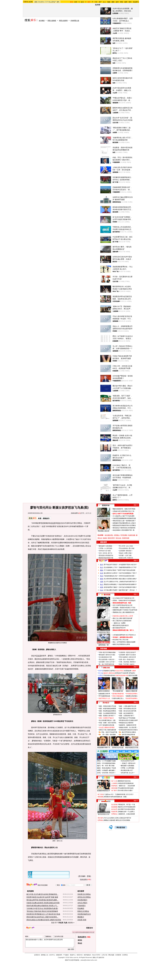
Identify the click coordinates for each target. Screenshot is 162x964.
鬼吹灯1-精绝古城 (109, 673)
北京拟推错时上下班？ (111, 567)
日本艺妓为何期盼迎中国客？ (128, 587)
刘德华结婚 (125, 538)
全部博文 (125, 955)
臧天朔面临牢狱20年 (119, 628)
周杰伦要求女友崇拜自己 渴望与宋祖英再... (42, 917)
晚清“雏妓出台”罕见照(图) (127, 718)
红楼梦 (134, 671)
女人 (104, 2)
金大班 (130, 605)
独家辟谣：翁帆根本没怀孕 (127, 725)
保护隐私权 (87, 955)
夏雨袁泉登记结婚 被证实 (121, 625)
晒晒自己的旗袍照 (109, 820)
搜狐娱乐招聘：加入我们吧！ (128, 727)
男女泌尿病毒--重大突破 (126, 548)
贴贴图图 (114, 807)
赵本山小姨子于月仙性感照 (125, 516)
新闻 (101, 579)
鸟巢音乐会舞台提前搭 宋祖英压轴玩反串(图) (43, 903)
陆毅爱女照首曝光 (131, 696)
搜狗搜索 (31, 884)
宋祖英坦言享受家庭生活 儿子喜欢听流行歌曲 (43, 914)
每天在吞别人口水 (103, 814)
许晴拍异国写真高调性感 (125, 783)
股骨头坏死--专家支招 (126, 558)
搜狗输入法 (44, 955)
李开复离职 (123, 535)
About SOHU (96, 955)
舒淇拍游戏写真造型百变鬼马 (128, 730)
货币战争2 (132, 673)
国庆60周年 (111, 538)
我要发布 (89, 928)
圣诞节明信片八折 (104, 698)
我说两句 (136, 2)
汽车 (96, 2)
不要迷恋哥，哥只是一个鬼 (126, 804)
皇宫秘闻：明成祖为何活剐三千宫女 (124, 607)
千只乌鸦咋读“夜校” (110, 570)
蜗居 (129, 603)
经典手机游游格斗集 (121, 675)
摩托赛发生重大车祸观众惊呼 (128, 720)
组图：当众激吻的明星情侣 (107, 713)
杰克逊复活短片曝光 (103, 632)
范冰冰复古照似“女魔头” (125, 790)
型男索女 (114, 814)
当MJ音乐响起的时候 (128, 734)
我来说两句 (75, 513)
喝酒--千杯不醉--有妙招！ (127, 664)
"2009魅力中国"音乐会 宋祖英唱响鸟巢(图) (42, 908)
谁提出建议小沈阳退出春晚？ (128, 579)
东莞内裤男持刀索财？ (111, 587)
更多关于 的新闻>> (62, 923)
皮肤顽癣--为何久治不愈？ (107, 662)
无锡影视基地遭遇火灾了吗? (128, 567)
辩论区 (80, 943)
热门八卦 (114, 781)
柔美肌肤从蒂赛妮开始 (106, 555)
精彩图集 (100, 797)
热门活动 (100, 794)
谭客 (114, 521)
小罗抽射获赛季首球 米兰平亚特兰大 (124, 635)
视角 (101, 570)
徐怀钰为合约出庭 (117, 747)
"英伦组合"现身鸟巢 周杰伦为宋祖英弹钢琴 (42, 911)
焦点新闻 (114, 804)
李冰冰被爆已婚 (118, 691)
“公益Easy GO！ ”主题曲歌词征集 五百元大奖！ (119, 794)
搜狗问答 (103, 561)
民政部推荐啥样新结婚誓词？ (128, 584)
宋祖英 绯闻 (81, 920)
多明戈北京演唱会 (84, 897)
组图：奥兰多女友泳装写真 (127, 711)
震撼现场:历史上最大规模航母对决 (123, 612)
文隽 (114, 511)
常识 (101, 576)
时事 (101, 587)
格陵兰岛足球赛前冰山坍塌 (121, 644)
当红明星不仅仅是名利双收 (126, 809)
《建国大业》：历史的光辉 (126, 786)
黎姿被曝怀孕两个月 (103, 747)
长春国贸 (115, 518)
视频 (108, 2)
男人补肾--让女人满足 (126, 546)
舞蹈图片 (80, 917)
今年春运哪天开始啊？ (111, 590)
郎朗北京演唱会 (83, 911)
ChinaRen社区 (106, 801)
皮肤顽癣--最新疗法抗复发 (127, 655)
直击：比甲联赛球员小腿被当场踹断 (124, 642)
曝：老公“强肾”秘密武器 (106, 664)
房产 (100, 2)
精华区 (80, 940)
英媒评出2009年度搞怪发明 (126, 807)
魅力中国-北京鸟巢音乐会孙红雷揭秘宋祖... (42, 894)
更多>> (136, 505)
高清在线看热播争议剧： (120, 603)
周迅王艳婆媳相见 (118, 696)
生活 (101, 573)
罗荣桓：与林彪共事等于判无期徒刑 (124, 600)
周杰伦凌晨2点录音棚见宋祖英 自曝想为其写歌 (43, 920)
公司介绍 (104, 955)
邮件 (117, 2)
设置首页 (37, 955)
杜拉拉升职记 (119, 671)
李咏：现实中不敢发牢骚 (109, 732)
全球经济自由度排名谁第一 (127, 576)
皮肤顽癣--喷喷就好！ (126, 551)
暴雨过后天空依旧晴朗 (123, 820)
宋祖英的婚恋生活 (84, 914)
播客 (113, 2)
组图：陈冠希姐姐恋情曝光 (107, 711)
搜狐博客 (106, 505)
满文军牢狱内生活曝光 (129, 732)
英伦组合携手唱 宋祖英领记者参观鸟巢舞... (42, 900)
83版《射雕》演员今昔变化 (107, 723)
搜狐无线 (106, 667)
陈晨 (114, 525)
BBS (130, 2)
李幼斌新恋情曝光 (131, 693)
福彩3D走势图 (132, 675)
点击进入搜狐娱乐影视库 (107, 727)
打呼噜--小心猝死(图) (105, 548)
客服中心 (73, 955)
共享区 (100, 675)
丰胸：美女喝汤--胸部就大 (127, 662)
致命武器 (125, 605)
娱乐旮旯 (114, 809)
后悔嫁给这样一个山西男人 (126, 811)
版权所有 (101, 957)
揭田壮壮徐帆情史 (104, 691)
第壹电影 (114, 786)
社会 (101, 590)
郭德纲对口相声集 (109, 671)
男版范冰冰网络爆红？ (111, 584)
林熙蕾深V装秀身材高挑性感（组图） (116, 797)
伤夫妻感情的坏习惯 (105, 657)
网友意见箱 (121, 827)
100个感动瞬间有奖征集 (106, 725)
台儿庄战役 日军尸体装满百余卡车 (123, 598)
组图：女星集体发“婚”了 (126, 715)
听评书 (100, 671)
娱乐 (82, 2)
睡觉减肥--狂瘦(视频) (105, 546)
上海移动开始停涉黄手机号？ (128, 581)
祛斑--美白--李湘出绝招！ (127, 659)
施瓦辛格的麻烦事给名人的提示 (126, 523)
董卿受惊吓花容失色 (124, 781)
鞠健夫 (115, 509)
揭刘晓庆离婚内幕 (118, 693)
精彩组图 (114, 788)
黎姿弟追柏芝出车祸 (131, 747)
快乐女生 (118, 538)
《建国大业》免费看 (119, 623)
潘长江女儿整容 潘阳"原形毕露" (122, 618)
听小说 (100, 673)
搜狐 (35, 2)
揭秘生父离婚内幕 (131, 691)
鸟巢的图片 (81, 906)
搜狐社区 (106, 777)
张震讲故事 (127, 671)
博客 (121, 2)
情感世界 (114, 811)
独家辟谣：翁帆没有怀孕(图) (126, 509)
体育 (75, 2)
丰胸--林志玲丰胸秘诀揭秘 (107, 652)
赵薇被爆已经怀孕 (104, 693)
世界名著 (118, 673)
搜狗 (58, 2)
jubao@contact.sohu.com (89, 960)
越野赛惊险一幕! (103, 645)
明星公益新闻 (63, 20)
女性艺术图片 (82, 903)
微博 (125, 2)
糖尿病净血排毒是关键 (106, 558)
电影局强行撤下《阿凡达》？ (128, 590)
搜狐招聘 (59, 955)
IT (92, 2)
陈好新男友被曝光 (131, 698)
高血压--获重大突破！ (126, 553)
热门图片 (114, 790)
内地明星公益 (75, 20)
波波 (114, 530)
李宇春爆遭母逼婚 (104, 696)
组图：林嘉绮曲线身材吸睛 (107, 708)
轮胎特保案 (131, 535)
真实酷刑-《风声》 (103, 608)
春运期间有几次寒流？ (111, 573)
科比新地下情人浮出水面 (120, 639)
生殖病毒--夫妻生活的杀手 (127, 652)
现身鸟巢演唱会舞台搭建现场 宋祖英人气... (42, 906)
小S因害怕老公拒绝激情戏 (127, 528)
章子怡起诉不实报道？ (111, 564)
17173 (47, 2)
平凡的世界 (124, 673)
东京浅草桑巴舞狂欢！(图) (107, 720)
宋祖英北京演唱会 (84, 894)
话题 (101, 581)
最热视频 (107, 595)
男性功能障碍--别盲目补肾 (127, 657)
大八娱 (115, 516)
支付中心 (52, 955)
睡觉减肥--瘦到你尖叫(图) (107, 655)
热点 (101, 584)
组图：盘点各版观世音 (126, 713)
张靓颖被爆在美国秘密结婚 (127, 518)
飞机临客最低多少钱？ (111, 576)
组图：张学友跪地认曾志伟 (127, 708)
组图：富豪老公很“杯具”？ (107, 715)
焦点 (101, 567)
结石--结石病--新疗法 (105, 553)
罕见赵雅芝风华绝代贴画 (125, 788)
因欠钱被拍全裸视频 (103, 519)
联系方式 (80, 955)
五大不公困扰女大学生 (111, 581)
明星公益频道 (52, 20)
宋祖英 (53, 523)
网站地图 (111, 955)
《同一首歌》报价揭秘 (108, 734)
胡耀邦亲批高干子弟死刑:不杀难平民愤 (125, 610)
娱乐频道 (42, 20)
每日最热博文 (109, 535)
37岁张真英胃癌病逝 (103, 620)
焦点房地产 (52, 2)
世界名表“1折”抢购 (105, 551)
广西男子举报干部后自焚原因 (126, 570)
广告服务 (66, 955)
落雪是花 (115, 528)
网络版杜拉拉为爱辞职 (126, 723)
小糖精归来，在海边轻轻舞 (126, 814)
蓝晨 (114, 523)
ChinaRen (41, 2)
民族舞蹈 (80, 908)
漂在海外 (100, 818)
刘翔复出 (117, 535)
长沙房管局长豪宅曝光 (111, 579)
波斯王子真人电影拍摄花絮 (107, 730)
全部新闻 (118, 955)
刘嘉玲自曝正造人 (118, 698)
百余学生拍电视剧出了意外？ (128, 573)
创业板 (105, 538)
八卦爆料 (114, 783)
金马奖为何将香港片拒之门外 (125, 511)
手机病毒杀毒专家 (109, 675)
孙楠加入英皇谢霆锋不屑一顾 (125, 530)
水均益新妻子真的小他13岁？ (128, 564)
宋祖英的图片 (82, 900)
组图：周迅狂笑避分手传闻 (107, 706)
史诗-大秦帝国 (117, 605)
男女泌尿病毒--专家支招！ (107, 659)
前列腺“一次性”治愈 (125, 555)
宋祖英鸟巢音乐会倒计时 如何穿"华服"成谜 (42, 897)
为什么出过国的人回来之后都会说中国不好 (117, 818)
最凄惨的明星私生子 (103, 791)
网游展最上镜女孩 (103, 531)
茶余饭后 (106, 703)
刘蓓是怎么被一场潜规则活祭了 (126, 521)
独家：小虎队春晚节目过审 (127, 706)
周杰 (58, 523)
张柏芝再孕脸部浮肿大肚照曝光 (126, 525)
